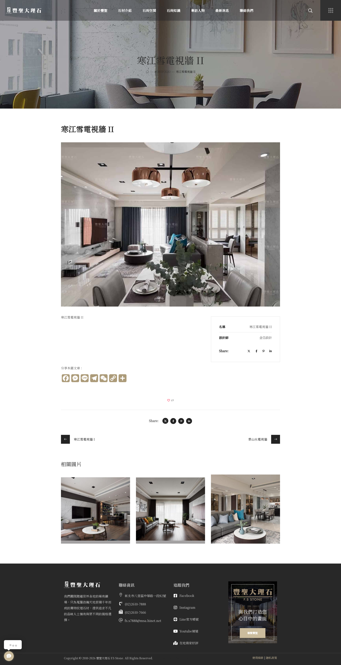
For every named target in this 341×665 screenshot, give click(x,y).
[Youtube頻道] (175, 631)
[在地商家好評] (175, 643)
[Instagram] (175, 608)
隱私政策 (271, 658)
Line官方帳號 (189, 619)
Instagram (187, 607)
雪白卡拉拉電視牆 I (89, 484)
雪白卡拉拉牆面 (235, 484)
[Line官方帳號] (175, 619)
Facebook (186, 595)
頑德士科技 (181, 658)
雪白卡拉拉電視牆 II (165, 484)
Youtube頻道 (188, 631)
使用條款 (257, 658)
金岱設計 (73, 490)
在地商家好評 (188, 643)
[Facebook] (175, 596)
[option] (95, 512)
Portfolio (162, 72)
